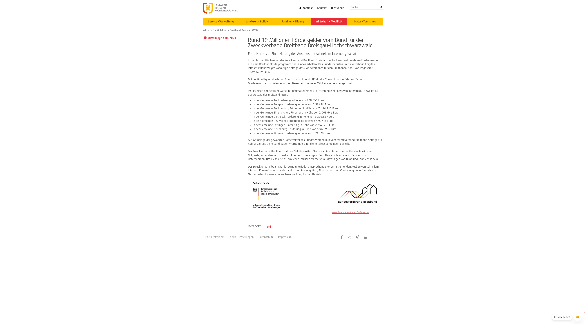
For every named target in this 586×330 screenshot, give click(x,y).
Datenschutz (266, 237)
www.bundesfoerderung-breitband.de (350, 212)
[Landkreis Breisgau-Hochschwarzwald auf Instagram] (349, 237)
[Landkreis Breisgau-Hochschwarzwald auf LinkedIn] (365, 237)
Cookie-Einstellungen (241, 237)
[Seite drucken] (268, 226)
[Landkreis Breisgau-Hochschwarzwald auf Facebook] (341, 237)
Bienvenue (337, 8)
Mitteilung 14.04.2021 (222, 38)
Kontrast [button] (308, 8)
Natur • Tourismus (365, 21)
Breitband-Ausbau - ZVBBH (244, 30)
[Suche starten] (381, 6)
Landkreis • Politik (257, 21)
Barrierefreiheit (214, 237)
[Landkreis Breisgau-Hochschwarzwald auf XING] (357, 237)
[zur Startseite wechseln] (220, 12)
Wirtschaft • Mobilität (329, 21)
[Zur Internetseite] (357, 208)
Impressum (285, 237)
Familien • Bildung (293, 21)
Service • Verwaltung (221, 21)
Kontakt (322, 8)
